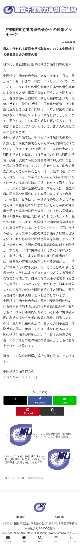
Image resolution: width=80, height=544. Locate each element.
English (20, 516)
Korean (59, 516)
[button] (52, 411)
